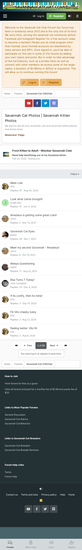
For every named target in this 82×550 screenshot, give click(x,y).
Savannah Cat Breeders (17, 445)
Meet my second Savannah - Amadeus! (34, 247)
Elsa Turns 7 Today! (22, 279)
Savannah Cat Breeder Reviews (22, 450)
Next (52, 345)
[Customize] (69, 16)
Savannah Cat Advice (16, 419)
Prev (29, 345)
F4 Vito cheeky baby (23, 312)
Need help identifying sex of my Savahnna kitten (39, 155)
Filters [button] (74, 174)
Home (71, 494)
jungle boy (15, 202)
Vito (12, 186)
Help (62, 494)
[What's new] (77, 16)
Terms (8, 472)
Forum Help (11, 476)
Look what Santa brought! (26, 199)
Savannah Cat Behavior (17, 423)
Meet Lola (16, 182)
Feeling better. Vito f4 (23, 328)
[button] (5, 16)
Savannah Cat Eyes (22, 231)
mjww (13, 267)
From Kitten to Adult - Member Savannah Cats (42, 150)
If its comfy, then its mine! (26, 295)
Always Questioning (22, 263)
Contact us (12, 494)
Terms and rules (29, 494)
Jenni (13, 218)
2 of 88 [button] (41, 345)
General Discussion (15, 414)
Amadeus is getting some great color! (33, 215)
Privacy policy (49, 494)
